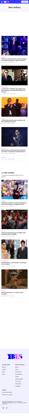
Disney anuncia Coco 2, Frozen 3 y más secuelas (12, 293)
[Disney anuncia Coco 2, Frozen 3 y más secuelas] (14, 279)
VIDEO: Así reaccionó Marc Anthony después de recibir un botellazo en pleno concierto (14, 59)
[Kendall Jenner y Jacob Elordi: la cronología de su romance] (14, 249)
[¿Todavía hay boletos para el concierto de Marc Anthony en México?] (14, 107)
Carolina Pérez (11, 295)
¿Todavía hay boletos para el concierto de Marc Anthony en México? (13, 120)
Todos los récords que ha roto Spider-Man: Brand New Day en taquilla (13, 233)
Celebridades (4, 87)
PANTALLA (3, 231)
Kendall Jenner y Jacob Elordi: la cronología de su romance (13, 263)
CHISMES (3, 57)
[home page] (6, 2)
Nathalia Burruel (12, 266)
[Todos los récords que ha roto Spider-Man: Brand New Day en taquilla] (14, 219)
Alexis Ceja (12, 123)
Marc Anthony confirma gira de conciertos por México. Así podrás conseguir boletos (13, 150)
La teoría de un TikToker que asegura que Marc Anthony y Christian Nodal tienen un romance (13, 90)
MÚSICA (3, 118)
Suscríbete (24, 1)
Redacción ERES (11, 62)
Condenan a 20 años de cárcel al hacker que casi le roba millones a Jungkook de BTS (14, 203)
